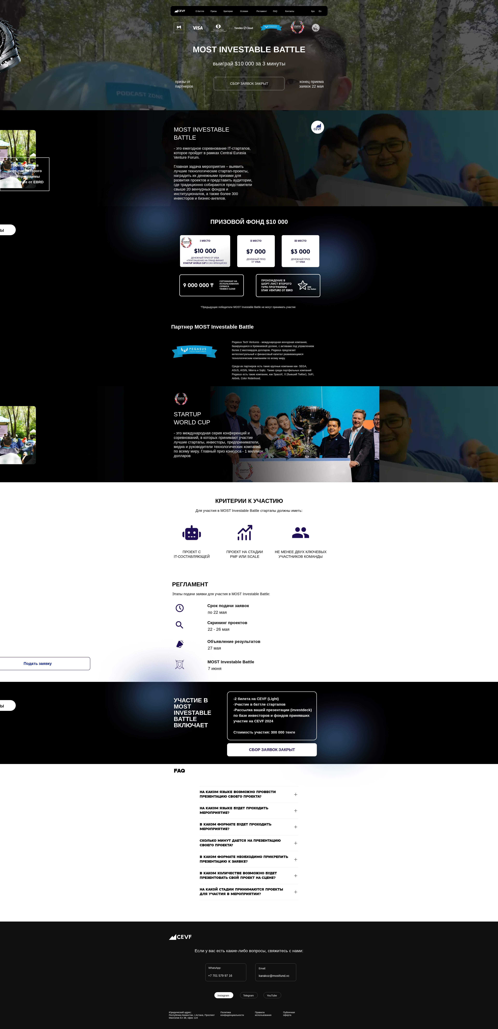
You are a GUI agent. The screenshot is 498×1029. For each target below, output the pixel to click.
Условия (244, 11)
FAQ (275, 11)
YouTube (272, 995)
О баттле (200, 11)
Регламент (262, 11)
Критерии (228, 11)
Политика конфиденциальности (232, 1013)
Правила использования (263, 1013)
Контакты (289, 11)
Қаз (312, 11)
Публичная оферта (289, 1013)
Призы (213, 11)
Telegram (248, 995)
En (320, 11)
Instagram (223, 995)
